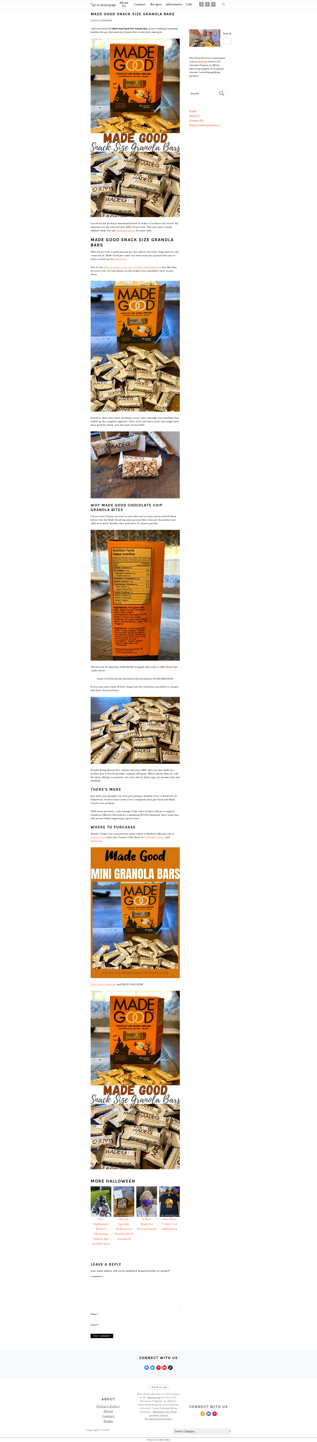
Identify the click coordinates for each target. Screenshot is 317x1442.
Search (227, 33)
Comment (97, 1276)
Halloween (121, 259)
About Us (123, 4)
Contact (139, 4)
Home (193, 111)
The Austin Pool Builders (158, 1419)
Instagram (96, 841)
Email (95, 1325)
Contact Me (196, 120)
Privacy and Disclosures (204, 125)
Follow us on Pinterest (103, 984)
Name (95, 1314)
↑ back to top (158, 1387)
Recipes (156, 4)
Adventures (174, 4)
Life (189, 4)
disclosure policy (125, 230)
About (108, 1411)
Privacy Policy (108, 1406)
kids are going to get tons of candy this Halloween (132, 267)
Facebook (149, 837)
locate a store (98, 837)
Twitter (160, 837)
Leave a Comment (101, 20)
